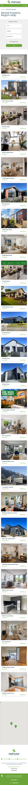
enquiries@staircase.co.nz (14, 766)
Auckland (6, 759)
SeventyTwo (15, 782)
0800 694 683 (2, 5)
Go (14, 45)
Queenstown (23, 759)
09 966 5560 (14, 770)
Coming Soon (13, 42)
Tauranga (13, 759)
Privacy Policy (14, 779)
